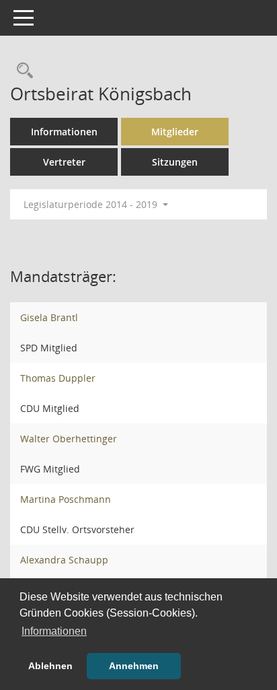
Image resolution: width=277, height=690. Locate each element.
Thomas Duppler (57, 378)
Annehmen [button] (134, 665)
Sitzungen (175, 162)
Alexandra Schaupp (64, 559)
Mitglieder (174, 131)
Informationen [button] (54, 631)
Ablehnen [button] (50, 665)
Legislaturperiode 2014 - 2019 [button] (92, 204)
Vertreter (64, 162)
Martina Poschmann (65, 499)
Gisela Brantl (49, 317)
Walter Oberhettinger (68, 438)
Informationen (64, 131)
